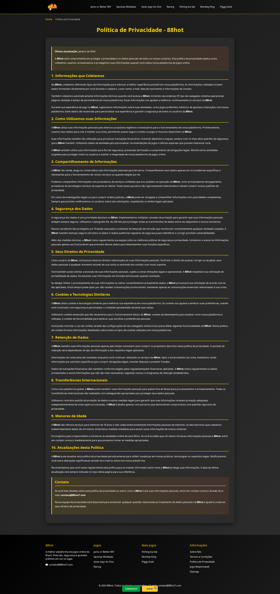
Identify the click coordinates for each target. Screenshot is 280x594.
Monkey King (207, 6)
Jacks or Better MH (101, 6)
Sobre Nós (195, 551)
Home (49, 19)
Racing (170, 6)
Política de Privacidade (202, 561)
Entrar (150, 588)
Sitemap (194, 571)
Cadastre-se (131, 588)
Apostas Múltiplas (126, 6)
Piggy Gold (226, 6)
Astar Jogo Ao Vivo (151, 6)
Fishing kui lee (187, 6)
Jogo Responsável (199, 566)
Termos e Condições (201, 556)
